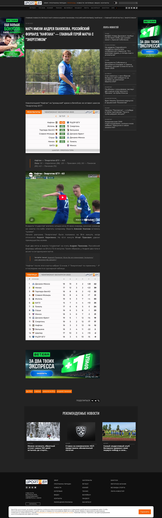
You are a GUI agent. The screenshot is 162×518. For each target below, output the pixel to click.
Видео (97, 3)
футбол (29, 391)
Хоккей (50, 8)
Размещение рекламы (63, 502)
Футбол (33, 8)
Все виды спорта (118, 487)
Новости (80, 3)
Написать (33, 504)
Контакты (105, 3)
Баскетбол (95, 8)
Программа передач (57, 3)
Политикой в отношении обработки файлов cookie (55, 512)
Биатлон (105, 8)
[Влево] (26, 8)
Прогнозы (71, 3)
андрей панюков (64, 391)
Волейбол (68, 8)
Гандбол (78, 8)
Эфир (46, 3)
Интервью (89, 3)
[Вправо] (116, 8)
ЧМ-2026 (42, 8)
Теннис (59, 8)
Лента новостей (117, 491)
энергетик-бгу (49, 391)
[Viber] (98, 400)
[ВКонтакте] (92, 400)
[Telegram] (95, 400)
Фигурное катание (118, 484)
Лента (86, 8)
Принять (144, 512)
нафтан (37, 391)
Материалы (87, 480)
